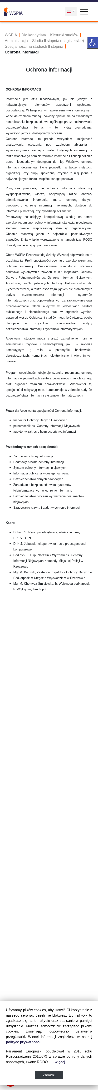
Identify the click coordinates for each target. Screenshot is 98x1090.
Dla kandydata (33, 35)
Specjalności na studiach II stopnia (34, 46)
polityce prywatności (23, 1042)
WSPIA (11, 35)
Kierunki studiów (64, 35)
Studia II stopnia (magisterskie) (58, 41)
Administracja (16, 41)
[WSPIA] (13, 11)
